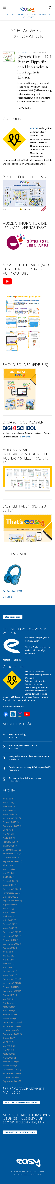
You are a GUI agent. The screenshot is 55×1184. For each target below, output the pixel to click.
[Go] (50, 7)
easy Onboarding (17, 734)
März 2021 (8, 1010)
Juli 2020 (7, 1042)
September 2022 (11, 944)
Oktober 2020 (10, 1030)
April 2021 (7, 1006)
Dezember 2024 (11, 849)
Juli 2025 (7, 830)
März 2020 (8, 1057)
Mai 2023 (7, 912)
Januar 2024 (8, 885)
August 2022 (9, 947)
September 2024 (11, 861)
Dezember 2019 (10, 1069)
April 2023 (7, 916)
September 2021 (11, 991)
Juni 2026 (7, 802)
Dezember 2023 (10, 889)
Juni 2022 (7, 955)
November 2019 (10, 1073)
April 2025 (7, 838)
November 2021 (10, 983)
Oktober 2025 (9, 822)
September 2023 (11, 900)
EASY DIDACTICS (24, 53)
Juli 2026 (7, 798)
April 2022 (7, 963)
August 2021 (9, 995)
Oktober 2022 (9, 940)
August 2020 (9, 1038)
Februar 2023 (9, 924)
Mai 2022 (7, 959)
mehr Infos (25, 436)
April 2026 (7, 806)
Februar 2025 (9, 841)
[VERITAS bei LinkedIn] (13, 716)
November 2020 (11, 1026)
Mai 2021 (7, 1002)
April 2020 (8, 1053)
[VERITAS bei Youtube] (27, 716)
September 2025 (11, 826)
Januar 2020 (9, 1065)
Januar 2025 (8, 845)
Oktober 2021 (9, 987)
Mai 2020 (7, 1050)
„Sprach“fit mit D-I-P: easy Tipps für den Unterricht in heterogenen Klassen (34, 67)
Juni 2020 (7, 1046)
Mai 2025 (7, 834)
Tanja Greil (26, 108)
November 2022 (10, 936)
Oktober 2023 (9, 896)
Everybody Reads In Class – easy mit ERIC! (29, 756)
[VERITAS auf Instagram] (20, 716)
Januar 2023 (8, 928)
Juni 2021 (7, 999)
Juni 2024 (7, 869)
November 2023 (10, 892)
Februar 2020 (9, 1061)
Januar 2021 (8, 1018)
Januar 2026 (8, 814)
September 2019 (11, 1081)
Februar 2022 (9, 971)
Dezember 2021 (10, 979)
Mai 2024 (7, 873)
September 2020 (11, 1034)
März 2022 (8, 967)
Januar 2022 (8, 975)
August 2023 (9, 904)
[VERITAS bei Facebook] (6, 716)
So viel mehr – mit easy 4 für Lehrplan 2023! (30, 767)
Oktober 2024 (9, 857)
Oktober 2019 (9, 1077)
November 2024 (10, 853)
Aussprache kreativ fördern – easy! (25, 778)
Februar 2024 (9, 881)
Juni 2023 (7, 908)
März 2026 (8, 810)
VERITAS (34, 128)
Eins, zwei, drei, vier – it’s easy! (23, 745)
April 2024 (7, 877)
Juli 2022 (7, 951)
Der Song (7, 596)
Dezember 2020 (11, 1022)
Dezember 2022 (11, 932)
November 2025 (10, 818)
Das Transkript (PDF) (12, 591)
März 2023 (8, 920)
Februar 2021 (9, 1014)
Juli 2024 (7, 865)
